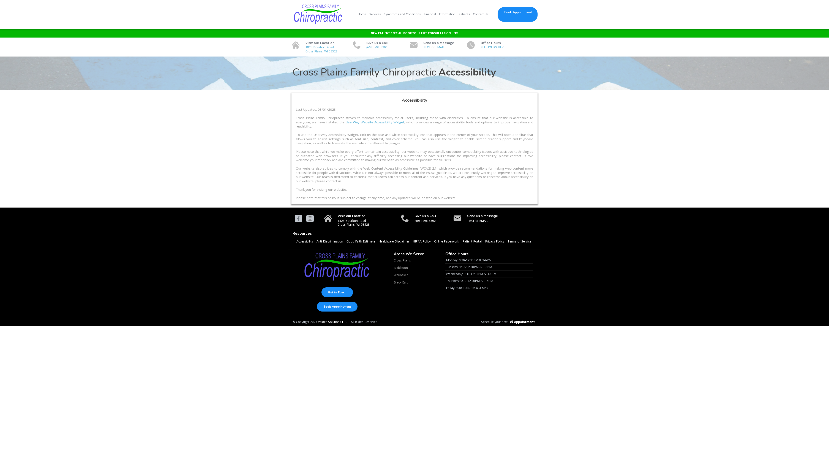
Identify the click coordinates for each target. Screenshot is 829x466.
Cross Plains (402, 260)
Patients (464, 14)
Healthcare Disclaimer (394, 241)
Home (362, 14)
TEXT (427, 47)
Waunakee (401, 275)
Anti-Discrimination (329, 241)
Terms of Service (519, 241)
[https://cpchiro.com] (318, 14)
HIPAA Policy (422, 241)
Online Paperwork (446, 241)
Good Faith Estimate (360, 241)
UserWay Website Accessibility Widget (374, 122)
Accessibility (304, 241)
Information (447, 14)
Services (375, 14)
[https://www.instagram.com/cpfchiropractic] (310, 218)
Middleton (401, 268)
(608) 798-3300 (377, 47)
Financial (430, 14)
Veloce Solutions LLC (332, 322)
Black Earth (402, 282)
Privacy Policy (494, 241)
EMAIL (440, 47)
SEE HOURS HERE (493, 47)
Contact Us (481, 14)
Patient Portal (472, 241)
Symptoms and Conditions (402, 14)
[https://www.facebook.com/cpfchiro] (298, 218)
